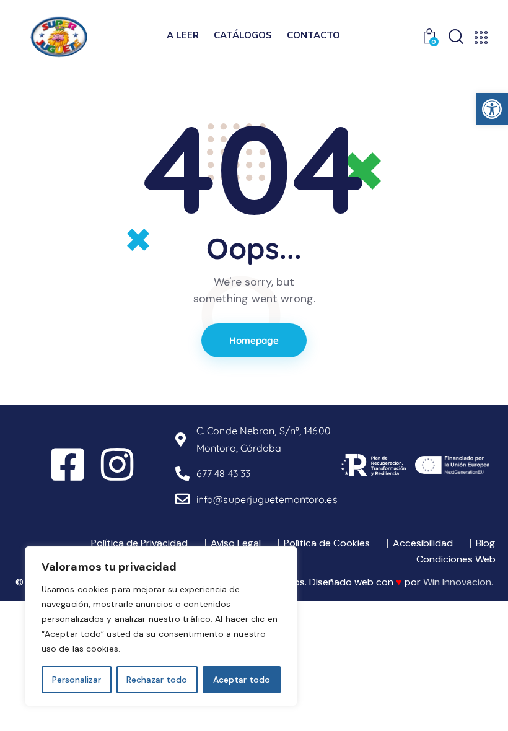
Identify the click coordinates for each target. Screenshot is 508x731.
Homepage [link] (254, 340)
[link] (492, 109)
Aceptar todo (241, 679)
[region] (161, 626)
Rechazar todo (156, 679)
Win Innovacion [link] (457, 582)
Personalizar (76, 679)
